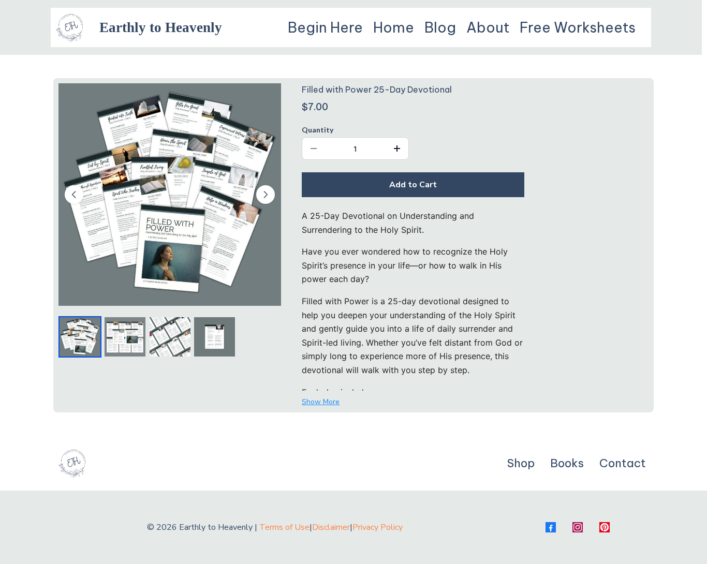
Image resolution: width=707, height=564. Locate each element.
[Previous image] (74, 194)
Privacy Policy (377, 527)
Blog (440, 28)
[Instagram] (577, 527)
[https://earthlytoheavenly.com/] (70, 27)
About (487, 28)
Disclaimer (331, 527)
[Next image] (265, 194)
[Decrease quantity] (314, 148)
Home (393, 28)
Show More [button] (321, 402)
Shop (521, 463)
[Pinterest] (604, 527)
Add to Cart (413, 184)
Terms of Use (284, 527)
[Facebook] (550, 527)
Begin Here (325, 28)
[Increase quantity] (397, 148)
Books (567, 463)
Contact (622, 463)
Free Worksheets (578, 28)
